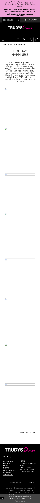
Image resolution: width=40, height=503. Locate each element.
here (23, 501)
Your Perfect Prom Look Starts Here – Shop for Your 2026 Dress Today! (20, 4)
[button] (3, 39)
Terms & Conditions (13, 493)
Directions (8, 461)
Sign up (31, 482)
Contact (9, 488)
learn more (31, 11)
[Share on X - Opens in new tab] (30, 432)
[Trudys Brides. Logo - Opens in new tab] (11, 19)
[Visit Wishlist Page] (18, 39)
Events (6, 468)
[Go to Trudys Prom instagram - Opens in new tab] (5, 457)
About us (7, 463)
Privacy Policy (29, 493)
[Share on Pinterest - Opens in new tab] (27, 432)
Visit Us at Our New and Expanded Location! (20, 15)
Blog (9, 44)
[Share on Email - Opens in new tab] (34, 432)
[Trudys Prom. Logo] (20, 27)
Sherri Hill (9, 75)
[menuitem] (36, 40)
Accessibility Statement (8, 473)
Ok (2, 498)
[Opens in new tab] (20, 108)
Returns (11, 490)
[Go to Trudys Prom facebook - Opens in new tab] (9, 457)
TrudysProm (21, 79)
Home (4, 44)
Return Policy (9, 470)
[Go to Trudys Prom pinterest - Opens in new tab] (12, 457)
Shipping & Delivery (24, 490)
